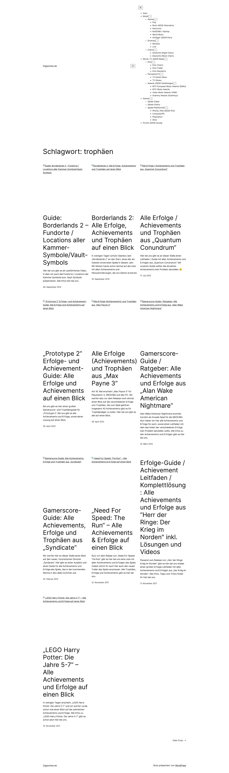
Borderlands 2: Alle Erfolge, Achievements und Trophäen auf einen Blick (113, 232)
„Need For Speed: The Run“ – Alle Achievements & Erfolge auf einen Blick (112, 529)
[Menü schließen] (140, 8)
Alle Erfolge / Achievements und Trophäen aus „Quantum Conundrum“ (160, 232)
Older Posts (179, 740)
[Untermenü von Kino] (153, 62)
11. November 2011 (148, 583)
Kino (150, 62)
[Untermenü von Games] (150, 98)
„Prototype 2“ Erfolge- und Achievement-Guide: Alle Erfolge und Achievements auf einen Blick (64, 376)
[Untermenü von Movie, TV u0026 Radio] (165, 59)
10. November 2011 (51, 726)
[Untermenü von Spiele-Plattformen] (166, 108)
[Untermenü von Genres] (155, 19)
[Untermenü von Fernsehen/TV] (161, 74)
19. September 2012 (101, 279)
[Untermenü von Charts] (155, 50)
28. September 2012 (52, 287)
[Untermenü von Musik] (149, 16)
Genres (151, 19)
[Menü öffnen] (132, 66)
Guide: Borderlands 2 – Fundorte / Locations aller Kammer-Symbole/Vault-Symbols (65, 240)
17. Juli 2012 (145, 275)
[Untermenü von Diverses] (157, 41)
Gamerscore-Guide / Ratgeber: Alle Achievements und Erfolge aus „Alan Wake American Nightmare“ (163, 379)
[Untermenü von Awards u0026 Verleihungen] (174, 83)
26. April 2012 (98, 421)
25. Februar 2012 (50, 579)
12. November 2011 (100, 582)
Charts (151, 50)
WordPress (180, 765)
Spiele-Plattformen (156, 107)
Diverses (151, 40)
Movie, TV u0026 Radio (153, 59)
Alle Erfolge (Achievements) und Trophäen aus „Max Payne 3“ (114, 368)
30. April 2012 (49, 426)
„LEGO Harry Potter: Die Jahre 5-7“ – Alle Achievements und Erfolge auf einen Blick (65, 672)
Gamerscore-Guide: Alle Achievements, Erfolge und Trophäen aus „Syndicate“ (64, 529)
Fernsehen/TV (154, 74)
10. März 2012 (146, 444)
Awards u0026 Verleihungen (160, 83)
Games (146, 98)
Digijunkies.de (50, 66)
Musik (145, 16)
